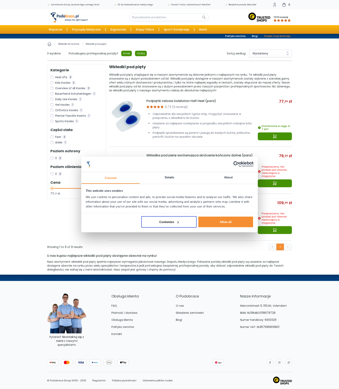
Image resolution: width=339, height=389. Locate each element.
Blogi (255, 36)
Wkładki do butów (68, 44)
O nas (180, 306)
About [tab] (228, 177)
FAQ (114, 306)
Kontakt (116, 334)
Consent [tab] (111, 177)
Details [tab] (169, 177)
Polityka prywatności (124, 380)
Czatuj (141, 53)
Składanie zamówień (190, 313)
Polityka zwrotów (235, 36)
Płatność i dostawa (124, 313)
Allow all (225, 222)
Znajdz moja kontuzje (277, 36)
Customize (166, 222)
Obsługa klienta (122, 320)
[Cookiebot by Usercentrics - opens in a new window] (236, 164)
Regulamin (99, 380)
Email (126, 53)
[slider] (52, 188)
